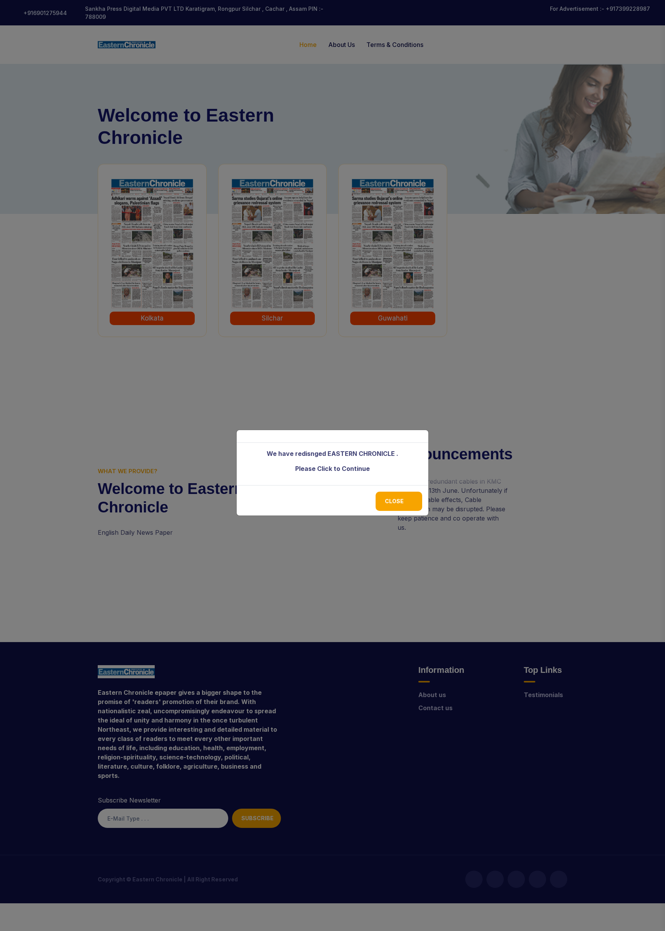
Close (394, 501)
